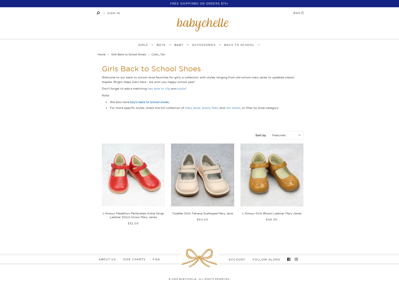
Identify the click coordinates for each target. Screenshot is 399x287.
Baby (178, 44)
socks (181, 88)
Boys (161, 44)
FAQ (156, 259)
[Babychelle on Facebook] (287, 259)
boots (206, 107)
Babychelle (188, 279)
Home (102, 54)
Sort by (260, 135)
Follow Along (266, 259)
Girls (143, 44)
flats (215, 107)
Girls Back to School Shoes (128, 54)
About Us (107, 259)
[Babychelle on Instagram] (295, 259)
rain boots (233, 107)
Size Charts (134, 259)
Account (237, 259)
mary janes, (193, 107)
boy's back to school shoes (149, 102)
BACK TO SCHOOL (239, 44)
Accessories (204, 44)
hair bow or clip (159, 88)
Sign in (113, 13)
